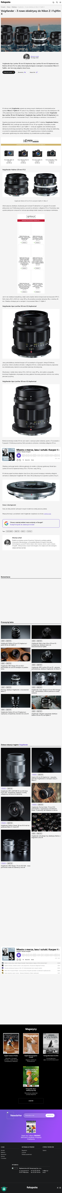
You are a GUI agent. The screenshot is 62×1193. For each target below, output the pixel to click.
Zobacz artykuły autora (19, 548)
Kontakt (3, 1150)
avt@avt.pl (45, 1170)
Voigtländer (9, 531)
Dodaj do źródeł (8, 72)
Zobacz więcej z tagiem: (14, 745)
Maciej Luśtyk (35, 56)
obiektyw (17, 531)
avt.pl (44, 1172)
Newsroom (3, 1154)
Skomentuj (20, 72)
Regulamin (24, 1150)
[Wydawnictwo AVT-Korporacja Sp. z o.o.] (15, 1171)
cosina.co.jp (47, 514)
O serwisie (3, 1158)
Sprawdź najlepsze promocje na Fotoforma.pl (31, 144)
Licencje (24, 1152)
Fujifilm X (29, 531)
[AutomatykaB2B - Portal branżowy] (32, 1187)
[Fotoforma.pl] (31, 141)
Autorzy (3, 1156)
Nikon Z (23, 531)
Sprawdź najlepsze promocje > (31, 220)
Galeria (44, 1150)
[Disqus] (31, 599)
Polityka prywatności (27, 1154)
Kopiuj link (32, 72)
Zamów (31, 1101)
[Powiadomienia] (4, 1189)
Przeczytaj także (7, 622)
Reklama (3, 1152)
